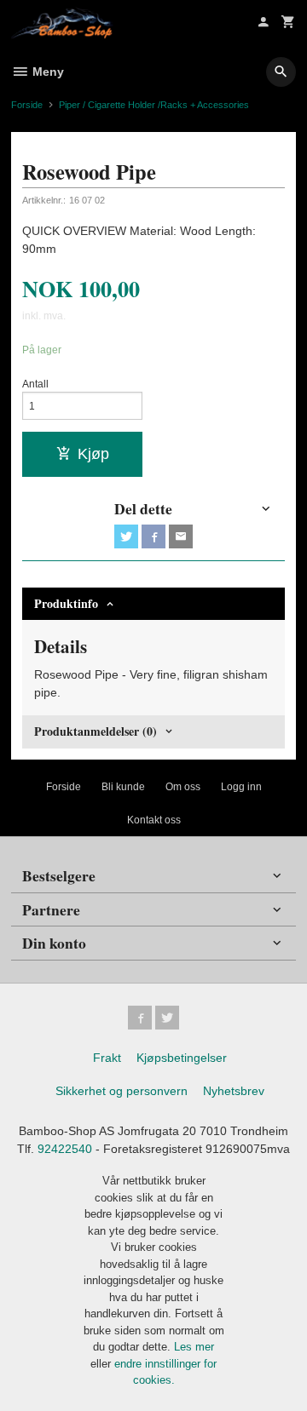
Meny (46, 71)
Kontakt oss (154, 820)
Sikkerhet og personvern (121, 1091)
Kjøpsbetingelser (181, 1057)
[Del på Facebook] (153, 536)
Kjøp (93, 453)
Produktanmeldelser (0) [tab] (95, 731)
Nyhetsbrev (233, 1091)
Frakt (107, 1057)
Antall (35, 384)
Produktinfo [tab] (66, 603)
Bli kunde (123, 787)
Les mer (194, 1346)
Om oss (182, 787)
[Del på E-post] (181, 536)
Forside (27, 105)
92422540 (65, 1149)
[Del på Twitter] (126, 536)
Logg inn (241, 787)
